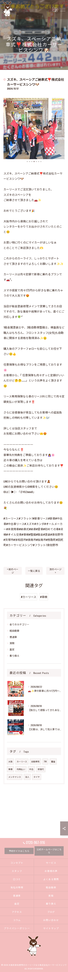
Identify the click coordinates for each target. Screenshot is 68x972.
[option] (34, 128)
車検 (10, 769)
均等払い (21, 769)
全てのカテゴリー (19, 624)
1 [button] (27, 161)
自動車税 (35, 761)
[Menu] (63, 9)
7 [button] (40, 161)
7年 (45, 761)
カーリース (22, 761)
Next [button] (61, 130)
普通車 (13, 637)
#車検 (43, 597)
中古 (31, 769)
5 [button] (36, 161)
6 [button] (38, 161)
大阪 (10, 761)
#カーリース (28, 597)
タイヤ (36, 776)
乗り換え (14, 655)
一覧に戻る (34, 570)
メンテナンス (14, 776)
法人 (27, 776)
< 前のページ (12, 570)
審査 (53, 761)
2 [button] (29, 161)
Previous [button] (6, 130)
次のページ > (55, 570)
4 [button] (34, 161)
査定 (12, 649)
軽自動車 (14, 630)
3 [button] (31, 161)
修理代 (41, 769)
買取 (12, 643)
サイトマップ (51, 928)
